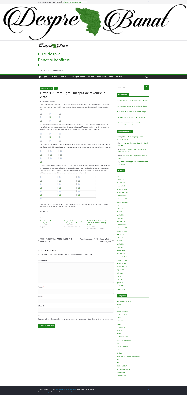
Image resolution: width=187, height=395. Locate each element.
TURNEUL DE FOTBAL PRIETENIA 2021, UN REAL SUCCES (56, 240)
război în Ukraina (122, 347)
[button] (68, 77)
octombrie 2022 (122, 231)
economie (120, 321)
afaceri (119, 305)
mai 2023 (120, 212)
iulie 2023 (120, 205)
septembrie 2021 (122, 266)
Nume (41, 287)
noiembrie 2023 (122, 199)
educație (119, 324)
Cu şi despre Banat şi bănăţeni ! (54, 59)
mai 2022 (120, 241)
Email (40, 296)
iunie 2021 (120, 276)
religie (119, 350)
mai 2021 (120, 279)
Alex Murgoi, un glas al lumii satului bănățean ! (72, 3)
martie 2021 (120, 286)
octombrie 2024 (122, 189)
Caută (147, 87)
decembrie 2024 (122, 186)
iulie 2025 (120, 176)
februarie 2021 (121, 289)
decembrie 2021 (122, 257)
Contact (119, 77)
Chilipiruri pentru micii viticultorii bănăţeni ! (131, 117)
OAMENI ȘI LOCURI (123, 337)
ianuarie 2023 (121, 221)
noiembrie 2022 (122, 228)
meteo (119, 334)
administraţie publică (46, 88)
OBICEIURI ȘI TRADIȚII (124, 340)
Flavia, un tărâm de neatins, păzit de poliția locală (73, 222)
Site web (41, 306)
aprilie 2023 (120, 215)
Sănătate (54, 77)
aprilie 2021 (120, 283)
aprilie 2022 (120, 244)
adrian (53, 101)
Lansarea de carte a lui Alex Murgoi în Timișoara (132, 100)
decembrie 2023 (122, 196)
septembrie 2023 (122, 202)
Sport (118, 359)
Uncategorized (121, 372)
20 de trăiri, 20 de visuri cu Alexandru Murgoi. (132, 112)
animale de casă (122, 308)
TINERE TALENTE (122, 366)
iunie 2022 (120, 237)
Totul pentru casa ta (105, 77)
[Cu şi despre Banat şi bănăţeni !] (93, 5)
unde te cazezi (121, 376)
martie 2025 (120, 179)
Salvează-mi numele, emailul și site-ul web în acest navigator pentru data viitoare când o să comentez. (75, 319)
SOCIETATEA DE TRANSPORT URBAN (128, 356)
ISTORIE (119, 330)
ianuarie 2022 (121, 254)
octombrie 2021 (122, 263)
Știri (45, 77)
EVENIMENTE (121, 327)
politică (91, 77)
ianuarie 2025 (121, 183)
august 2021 (121, 270)
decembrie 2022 (122, 225)
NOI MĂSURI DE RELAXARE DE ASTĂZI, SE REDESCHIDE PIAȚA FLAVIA (97, 223)
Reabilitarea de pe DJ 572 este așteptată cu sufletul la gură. (95, 240)
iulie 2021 (120, 273)
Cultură (63, 77)
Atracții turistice (78, 77)
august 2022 (121, 234)
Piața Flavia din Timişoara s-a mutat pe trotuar (49, 222)
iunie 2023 (120, 208)
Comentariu (43, 260)
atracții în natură (122, 311)
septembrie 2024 (122, 192)
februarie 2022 (121, 250)
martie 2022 (120, 247)
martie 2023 (120, 218)
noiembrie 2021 (122, 260)
